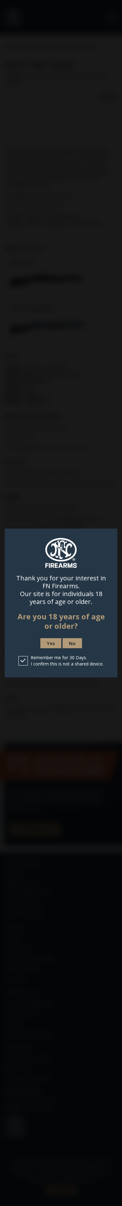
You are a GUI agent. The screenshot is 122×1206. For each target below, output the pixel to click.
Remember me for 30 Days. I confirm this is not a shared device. (67, 661)
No (72, 643)
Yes (51, 643)
